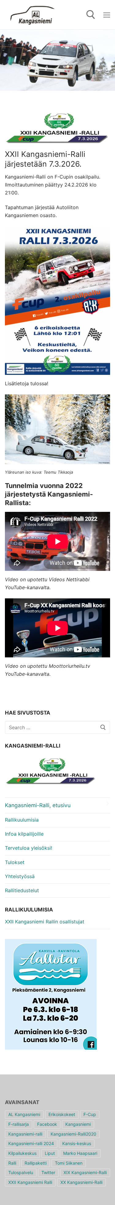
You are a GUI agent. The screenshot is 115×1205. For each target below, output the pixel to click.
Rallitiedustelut (22, 890)
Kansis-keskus (76, 1143)
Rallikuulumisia (22, 820)
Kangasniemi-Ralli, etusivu (38, 805)
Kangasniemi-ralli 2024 (31, 1143)
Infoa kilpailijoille (24, 834)
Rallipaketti (36, 1163)
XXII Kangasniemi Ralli (30, 1182)
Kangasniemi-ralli (25, 1134)
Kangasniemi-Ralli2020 (73, 1134)
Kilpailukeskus (22, 1153)
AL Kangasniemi (24, 1114)
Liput (50, 1153)
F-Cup (89, 1114)
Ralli (12, 1163)
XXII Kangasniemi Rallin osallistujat (44, 922)
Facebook (47, 1124)
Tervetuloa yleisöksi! (28, 848)
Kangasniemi (78, 1124)
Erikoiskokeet (61, 1114)
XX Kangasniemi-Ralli (81, 1182)
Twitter (48, 1172)
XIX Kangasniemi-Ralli (85, 1172)
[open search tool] (90, 14)
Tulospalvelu (20, 1172)
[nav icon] (106, 14)
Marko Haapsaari (80, 1153)
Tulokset (15, 862)
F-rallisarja (18, 1124)
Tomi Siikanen (68, 1163)
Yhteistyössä (20, 876)
